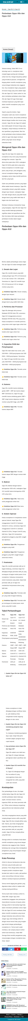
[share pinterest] (17, 949)
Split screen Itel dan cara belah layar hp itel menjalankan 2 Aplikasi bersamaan (16, 965)
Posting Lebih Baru (7, 954)
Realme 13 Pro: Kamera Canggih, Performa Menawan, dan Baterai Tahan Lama (16, 973)
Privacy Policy (8, 1016)
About (7, 1014)
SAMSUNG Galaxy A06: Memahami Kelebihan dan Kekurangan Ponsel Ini (16, 1006)
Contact (13, 1014)
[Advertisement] (14, 32)
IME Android (17, 1019)
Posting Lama (22, 954)
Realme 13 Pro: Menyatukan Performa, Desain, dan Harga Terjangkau (16, 979)
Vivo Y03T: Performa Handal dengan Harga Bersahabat (15, 992)
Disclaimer (17, 1016)
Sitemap (19, 1014)
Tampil (10, 49)
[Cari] (17, 1)
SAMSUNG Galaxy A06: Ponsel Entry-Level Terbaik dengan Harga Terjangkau (16, 999)
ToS (22, 1016)
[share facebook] (5, 949)
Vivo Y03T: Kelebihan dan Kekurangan (16, 985)
